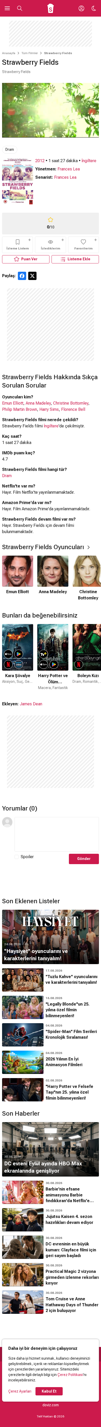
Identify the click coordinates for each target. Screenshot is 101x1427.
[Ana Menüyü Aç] (7, 8)
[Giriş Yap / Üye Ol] (81, 8)
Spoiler (27, 856)
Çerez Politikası (70, 1375)
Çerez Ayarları (19, 1391)
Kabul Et (49, 1391)
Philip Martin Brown (19, 409)
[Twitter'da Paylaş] (32, 276)
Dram (9, 149)
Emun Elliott (12, 403)
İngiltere (89, 160)
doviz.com (50, 1405)
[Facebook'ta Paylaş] (22, 276)
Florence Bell (73, 409)
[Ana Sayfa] (50, 8)
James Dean (31, 703)
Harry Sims (49, 409)
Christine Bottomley (70, 403)
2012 (40, 160)
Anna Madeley (38, 403)
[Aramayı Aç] (20, 8)
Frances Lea (68, 169)
